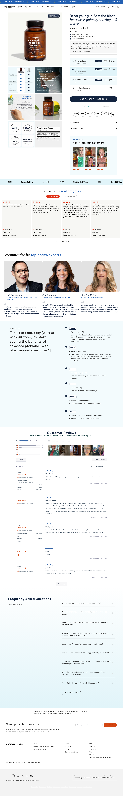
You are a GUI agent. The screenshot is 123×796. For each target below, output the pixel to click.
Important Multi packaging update (100, 757)
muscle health (43, 7)
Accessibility (72, 787)
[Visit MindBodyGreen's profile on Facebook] (18, 776)
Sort (91, 466)
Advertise (92, 755)
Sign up (110, 725)
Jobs (90, 752)
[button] (117, 7)
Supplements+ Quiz (40, 749)
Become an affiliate (71, 752)
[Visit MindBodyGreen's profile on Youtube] (31, 776)
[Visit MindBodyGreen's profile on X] (22, 776)
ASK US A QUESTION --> (15, 604)
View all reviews (61, 242)
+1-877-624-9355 (36, 762)
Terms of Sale (34, 787)
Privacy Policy (57, 787)
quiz (73, 7)
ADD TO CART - (93, 99)
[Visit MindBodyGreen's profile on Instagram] (13, 776)
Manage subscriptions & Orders (44, 746)
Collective (92, 746)
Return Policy (64, 787)
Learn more (106, 106)
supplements (30, 7)
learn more (99, 6)
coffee (67, 7)
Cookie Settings (87, 787)
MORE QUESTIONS (71, 693)
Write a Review (101, 460)
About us (68, 746)
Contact (67, 749)
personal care (56, 7)
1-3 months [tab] (53, 196)
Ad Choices (80, 787)
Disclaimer (50, 787)
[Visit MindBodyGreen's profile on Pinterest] (27, 776)
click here (23, 762)
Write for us (93, 749)
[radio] (93, 62)
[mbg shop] (13, 6)
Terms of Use (42, 787)
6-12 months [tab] (70, 196)
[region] (76, 450)
